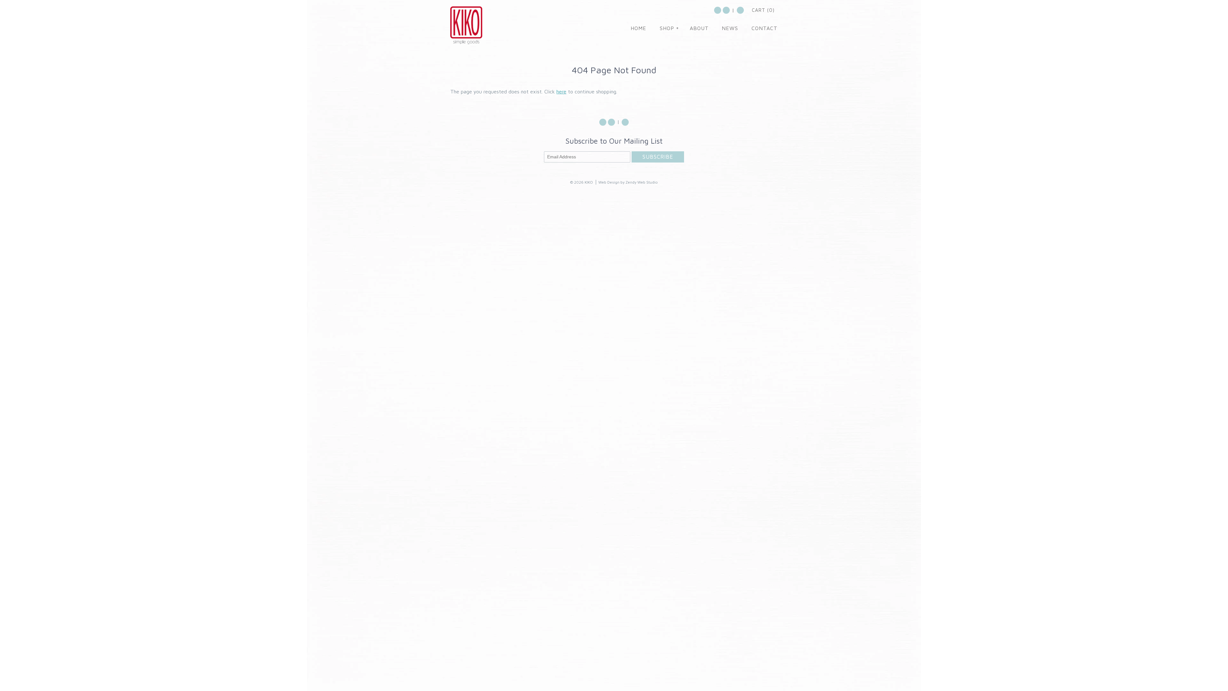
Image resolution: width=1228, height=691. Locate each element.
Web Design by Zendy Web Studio (628, 182)
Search (740, 10)
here (561, 91)
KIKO (589, 182)
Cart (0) (763, 10)
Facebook (717, 10)
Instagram (726, 10)
